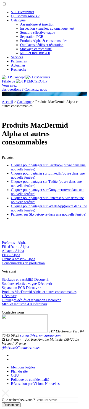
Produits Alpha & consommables (43, 41)
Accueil (7, 102)
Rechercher (11, 404)
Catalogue (18, 20)
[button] (4, 4)
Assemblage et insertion (37, 24)
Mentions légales (23, 367)
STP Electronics (22, 12)
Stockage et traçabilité (36, 49)
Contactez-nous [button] (28, 348)
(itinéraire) (9, 348)
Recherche (18, 69)
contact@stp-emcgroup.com (40, 335)
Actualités (18, 65)
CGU (15, 375)
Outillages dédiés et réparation (41, 45)
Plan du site (19, 371)
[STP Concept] (13, 77)
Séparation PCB (31, 37)
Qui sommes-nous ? (25, 16)
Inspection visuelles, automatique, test (47, 28)
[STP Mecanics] (38, 77)
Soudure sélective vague (37, 32)
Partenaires (19, 61)
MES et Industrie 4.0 (35, 53)
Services (17, 57)
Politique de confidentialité (30, 379)
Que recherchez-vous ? (18, 400)
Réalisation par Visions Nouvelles (35, 384)
